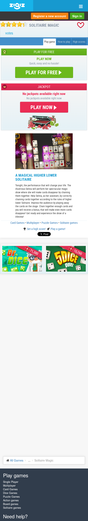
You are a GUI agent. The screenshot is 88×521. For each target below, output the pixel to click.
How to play (64, 41)
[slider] (14, 24)
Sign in (77, 16)
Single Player (10, 482)
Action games (11, 500)
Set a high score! (36, 229)
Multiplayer (33, 223)
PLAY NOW (42, 107)
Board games (10, 504)
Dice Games (10, 493)
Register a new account (49, 16)
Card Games (17, 223)
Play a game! (58, 229)
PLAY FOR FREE (42, 72)
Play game (49, 41)
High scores (79, 41)
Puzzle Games (50, 223)
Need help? (15, 516)
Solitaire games (69, 223)
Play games (15, 475)
